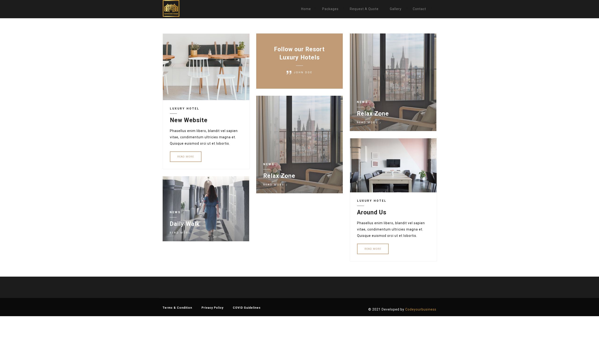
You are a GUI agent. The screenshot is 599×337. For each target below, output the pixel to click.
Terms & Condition (177, 307)
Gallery (396, 9)
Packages (330, 9)
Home (306, 9)
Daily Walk (185, 223)
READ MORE (185, 156)
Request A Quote (364, 9)
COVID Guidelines (247, 307)
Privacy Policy (212, 307)
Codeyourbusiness (420, 309)
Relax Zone (373, 113)
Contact (419, 9)
